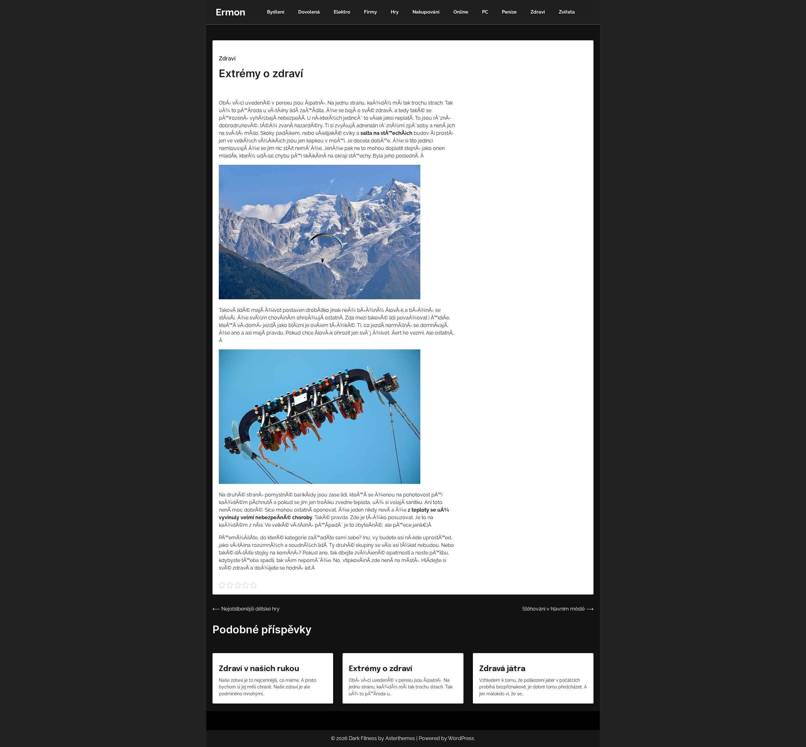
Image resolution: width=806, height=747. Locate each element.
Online (460, 12)
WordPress (461, 738)
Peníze (509, 12)
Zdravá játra (502, 669)
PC (485, 12)
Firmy (370, 12)
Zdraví (538, 12)
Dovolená (309, 12)
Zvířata (567, 12)
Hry (395, 12)
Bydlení (275, 12)
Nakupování (426, 12)
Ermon (230, 12)
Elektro (342, 12)
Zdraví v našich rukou (259, 669)
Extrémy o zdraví (380, 669)
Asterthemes (400, 738)
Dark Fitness (363, 738)
